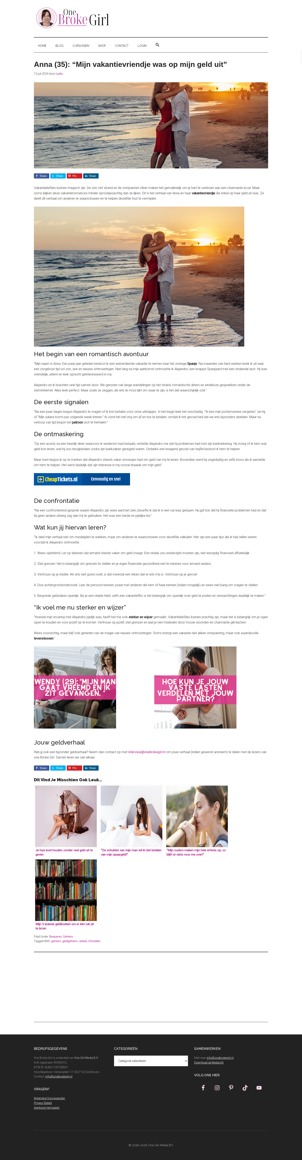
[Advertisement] (151, 987)
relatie (83, 941)
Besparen (55, 936)
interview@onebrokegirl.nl (146, 752)
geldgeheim (70, 941)
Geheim (68, 936)
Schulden (94, 941)
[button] (157, 45)
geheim (56, 941)
